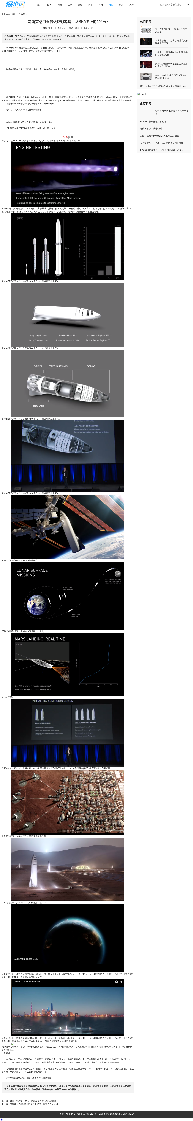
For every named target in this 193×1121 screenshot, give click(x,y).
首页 (39, 4)
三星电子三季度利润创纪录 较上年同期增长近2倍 (171, 53)
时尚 (101, 4)
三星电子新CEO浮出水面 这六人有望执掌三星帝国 (171, 42)
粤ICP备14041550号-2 (123, 1114)
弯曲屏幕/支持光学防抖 (151, 128)
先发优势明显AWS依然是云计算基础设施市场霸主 (171, 65)
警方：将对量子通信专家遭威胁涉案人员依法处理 (33, 1100)
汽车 (90, 4)
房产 (131, 4)
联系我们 (75, 1114)
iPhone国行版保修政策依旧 (153, 121)
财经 (80, 4)
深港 (60, 4)
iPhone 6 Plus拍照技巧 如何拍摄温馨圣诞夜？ (162, 149)
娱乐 (121, 4)
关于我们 (63, 1114)
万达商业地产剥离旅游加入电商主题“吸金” (160, 135)
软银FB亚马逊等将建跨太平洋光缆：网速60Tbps (163, 85)
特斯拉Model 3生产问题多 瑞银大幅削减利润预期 (171, 76)
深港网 (99, 1114)
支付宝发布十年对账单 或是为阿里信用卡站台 (161, 142)
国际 (70, 4)
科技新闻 (23, 13)
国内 (49, 4)
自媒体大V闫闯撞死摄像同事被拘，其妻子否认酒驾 (34, 1103)
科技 (111, 4)
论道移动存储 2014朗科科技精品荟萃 (171, 112)
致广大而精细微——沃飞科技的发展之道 (171, 30)
